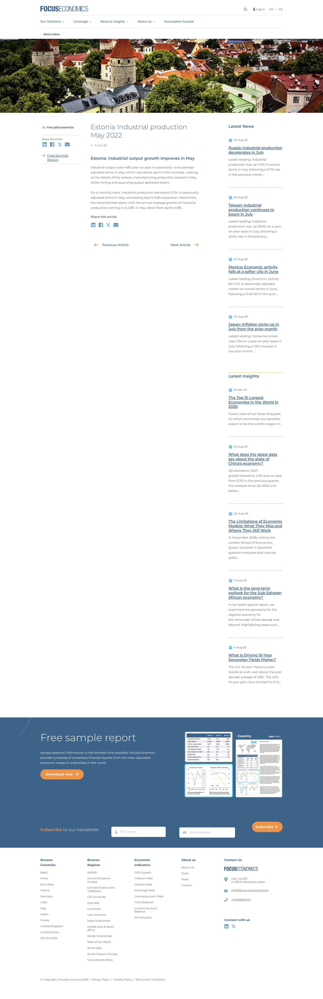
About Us (144, 21)
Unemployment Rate (148, 896)
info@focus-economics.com (250, 890)
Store (185, 873)
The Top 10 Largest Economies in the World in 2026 (253, 402)
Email (183, 824)
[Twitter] (233, 926)
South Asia (94, 948)
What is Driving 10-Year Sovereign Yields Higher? (252, 657)
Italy (43, 908)
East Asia (93, 903)
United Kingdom (51, 926)
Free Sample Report (57, 157)
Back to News (52, 34)
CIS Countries (96, 896)
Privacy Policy (101, 979)
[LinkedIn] (226, 926)
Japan (44, 914)
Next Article (180, 245)
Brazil (43, 872)
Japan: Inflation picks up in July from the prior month (253, 326)
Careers (186, 885)
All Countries (49, 938)
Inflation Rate (143, 878)
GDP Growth (142, 872)
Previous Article (115, 245)
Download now (59, 774)
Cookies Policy (122, 979)
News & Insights (112, 21)
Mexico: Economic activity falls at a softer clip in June (253, 269)
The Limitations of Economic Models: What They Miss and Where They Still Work (255, 526)
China (44, 878)
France (44, 890)
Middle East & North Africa (100, 928)
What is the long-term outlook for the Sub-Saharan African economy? (255, 593)
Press (185, 879)
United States (49, 932)
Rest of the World (99, 942)
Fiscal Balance (143, 902)
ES (281, 9)
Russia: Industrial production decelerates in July (255, 150)
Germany (46, 896)
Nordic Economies (99, 936)
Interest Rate (143, 884)
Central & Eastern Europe (99, 880)
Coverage (81, 21)
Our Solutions (50, 21)
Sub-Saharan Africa (100, 960)
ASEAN (92, 872)
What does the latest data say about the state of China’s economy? (252, 459)
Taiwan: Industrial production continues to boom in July (251, 210)
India (43, 902)
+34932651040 (241, 899)
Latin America (96, 914)
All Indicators (143, 917)
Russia (44, 920)
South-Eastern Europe (102, 954)
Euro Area (46, 884)
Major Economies (99, 920)
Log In (260, 9)
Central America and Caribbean (101, 889)
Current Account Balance (145, 910)
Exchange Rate (144, 890)
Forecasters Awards (179, 21)
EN (272, 9)
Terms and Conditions (150, 979)
